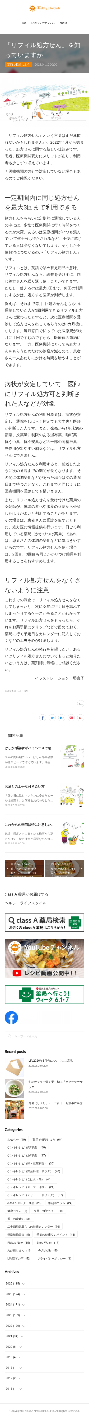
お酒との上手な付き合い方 (25, 786)
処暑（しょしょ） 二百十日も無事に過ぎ (55, 1103)
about (63, 23)
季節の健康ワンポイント (56, 1234)
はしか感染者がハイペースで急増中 (31, 747)
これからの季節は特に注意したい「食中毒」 (38, 824)
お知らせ (16, 1139)
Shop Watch (48, 1242)
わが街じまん (19, 1250)
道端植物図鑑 (18, 1234)
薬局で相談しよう (18, 64)
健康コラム (17, 1211)
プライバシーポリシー (54, 1258)
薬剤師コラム (60, 1203)
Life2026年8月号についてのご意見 (50, 1060)
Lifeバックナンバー (43, 23)
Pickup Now (18, 1242)
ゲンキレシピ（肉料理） (26, 1147)
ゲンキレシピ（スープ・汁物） (30, 1187)
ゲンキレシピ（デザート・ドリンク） (35, 1195)
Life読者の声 (19, 1258)
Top (24, 23)
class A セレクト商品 (24, 1203)
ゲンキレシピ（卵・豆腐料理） (30, 1163)
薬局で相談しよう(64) (16, 690)
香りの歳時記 (19, 1219)
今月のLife (48, 1250)
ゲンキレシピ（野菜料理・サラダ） (33, 1171)
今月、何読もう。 (49, 1211)
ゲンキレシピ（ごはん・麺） (29, 1179)
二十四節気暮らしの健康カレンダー (33, 1226)
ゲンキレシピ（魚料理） (26, 1155)
